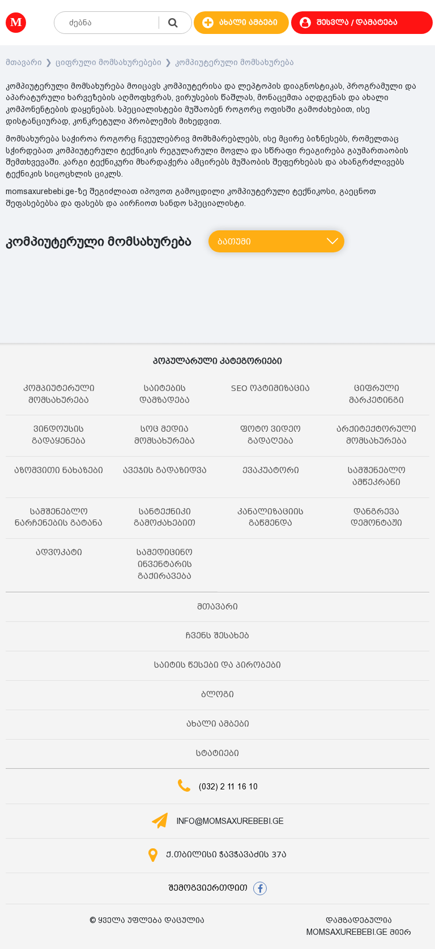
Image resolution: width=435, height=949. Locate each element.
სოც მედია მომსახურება (164, 435)
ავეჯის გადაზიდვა (165, 470)
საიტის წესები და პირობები (217, 665)
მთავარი (24, 62)
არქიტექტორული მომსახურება (376, 435)
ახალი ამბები (217, 724)
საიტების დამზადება (164, 394)
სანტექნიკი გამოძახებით (164, 518)
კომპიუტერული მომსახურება (234, 62)
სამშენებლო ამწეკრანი (377, 476)
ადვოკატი (59, 552)
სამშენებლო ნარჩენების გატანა (59, 518)
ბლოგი (217, 694)
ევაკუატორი (270, 470)
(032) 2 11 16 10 (228, 786)
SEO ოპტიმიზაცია (270, 388)
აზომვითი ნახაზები (58, 470)
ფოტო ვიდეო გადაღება (270, 435)
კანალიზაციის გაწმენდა (270, 518)
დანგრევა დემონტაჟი (376, 518)
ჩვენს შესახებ (217, 636)
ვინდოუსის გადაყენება (59, 435)
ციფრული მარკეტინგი (376, 394)
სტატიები (217, 753)
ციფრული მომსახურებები (108, 62)
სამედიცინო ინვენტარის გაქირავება (165, 564)
